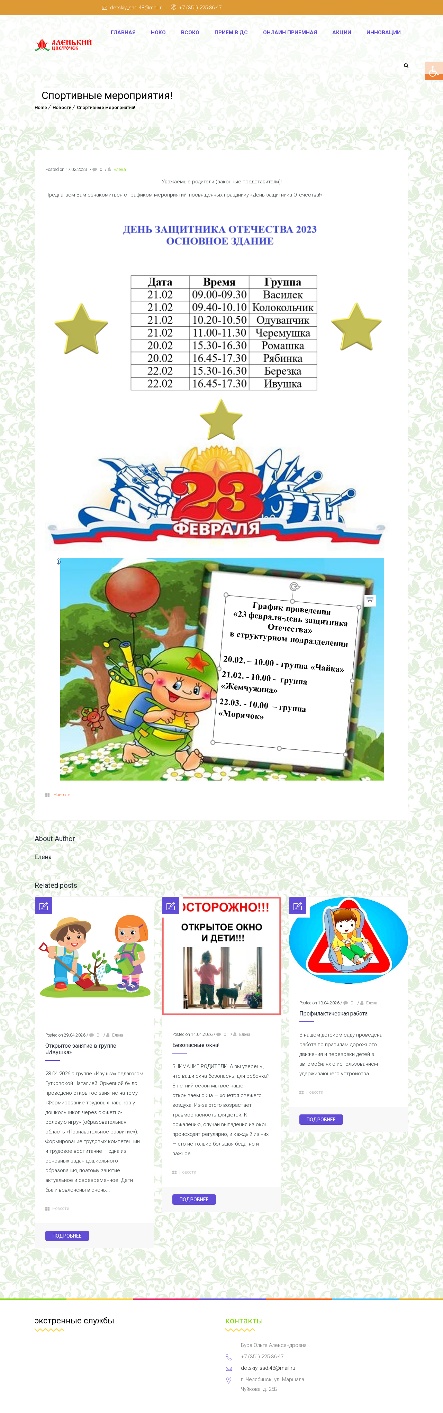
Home (41, 107)
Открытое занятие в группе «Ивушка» (80, 1049)
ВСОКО (190, 32)
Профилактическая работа (333, 1013)
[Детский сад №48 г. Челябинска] (65, 45)
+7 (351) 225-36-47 (200, 7)
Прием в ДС (231, 32)
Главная (123, 32)
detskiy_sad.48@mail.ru (137, 7)
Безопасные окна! (196, 1045)
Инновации (384, 32)
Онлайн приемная (290, 32)
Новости (62, 107)
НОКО (158, 32)
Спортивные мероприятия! (106, 107)
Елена (120, 169)
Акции (341, 32)
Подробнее (67, 1236)
